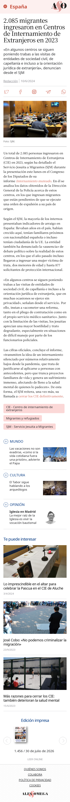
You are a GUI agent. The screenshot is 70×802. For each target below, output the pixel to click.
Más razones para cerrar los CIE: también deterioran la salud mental (31, 698)
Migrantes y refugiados (22, 418)
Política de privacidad (35, 780)
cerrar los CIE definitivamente (40, 396)
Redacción (10, 81)
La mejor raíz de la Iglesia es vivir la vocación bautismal (22, 519)
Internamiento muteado (33, 181)
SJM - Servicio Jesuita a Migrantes (29, 427)
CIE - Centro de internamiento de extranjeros (29, 408)
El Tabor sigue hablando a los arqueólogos (19, 485)
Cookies (35, 785)
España (18, 6)
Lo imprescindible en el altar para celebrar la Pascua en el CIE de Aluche (33, 585)
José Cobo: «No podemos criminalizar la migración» (34, 642)
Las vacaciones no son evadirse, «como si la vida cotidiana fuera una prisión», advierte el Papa (24, 455)
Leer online (35, 759)
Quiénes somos (35, 769)
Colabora (35, 774)
